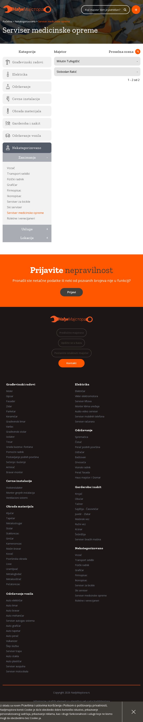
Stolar (9, 528)
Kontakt (71, 363)
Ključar (10, 513)
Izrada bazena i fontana (19, 447)
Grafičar (12, 185)
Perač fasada (82, 472)
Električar (80, 391)
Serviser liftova (83, 401)
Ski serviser (14, 207)
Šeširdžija (80, 534)
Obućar (79, 498)
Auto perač (12, 636)
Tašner (79, 504)
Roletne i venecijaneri (21, 218)
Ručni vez (80, 524)
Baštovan (80, 457)
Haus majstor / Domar (88, 477)
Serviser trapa (14, 651)
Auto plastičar (14, 661)
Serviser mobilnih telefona (89, 416)
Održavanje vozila (19, 594)
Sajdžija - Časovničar (86, 509)
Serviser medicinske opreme (25, 213)
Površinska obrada (16, 558)
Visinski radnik (83, 467)
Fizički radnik (15, 179)
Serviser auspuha (15, 666)
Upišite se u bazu (71, 342)
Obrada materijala (19, 506)
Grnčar (10, 538)
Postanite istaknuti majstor (71, 353)
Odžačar (79, 452)
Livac (9, 563)
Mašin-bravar (13, 548)
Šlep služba (12, 646)
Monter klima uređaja (87, 406)
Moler (9, 391)
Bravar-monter (14, 472)
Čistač (78, 442)
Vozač (11, 168)
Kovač (9, 553)
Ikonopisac (14, 196)
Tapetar (10, 518)
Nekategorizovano (25, 21)
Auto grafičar (13, 625)
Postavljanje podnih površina (22, 457)
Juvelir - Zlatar (83, 514)
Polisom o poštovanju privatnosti (85, 705)
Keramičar (12, 416)
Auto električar (14, 600)
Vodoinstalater (14, 487)
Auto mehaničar (15, 615)
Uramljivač (12, 569)
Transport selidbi (18, 174)
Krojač (78, 493)
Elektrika (82, 384)
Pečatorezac (13, 584)
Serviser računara (85, 421)
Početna (7, 21)
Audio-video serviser (86, 411)
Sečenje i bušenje (16, 462)
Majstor (60, 51)
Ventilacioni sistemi (17, 497)
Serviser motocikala (17, 671)
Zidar (9, 406)
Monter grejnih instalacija (20, 492)
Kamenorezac (14, 543)
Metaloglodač (14, 574)
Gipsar (9, 396)
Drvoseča (80, 462)
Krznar (78, 529)
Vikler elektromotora (86, 396)
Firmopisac (14, 190)
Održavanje (83, 430)
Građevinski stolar (16, 431)
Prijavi (71, 292)
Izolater (10, 436)
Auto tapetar (13, 630)
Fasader (10, 401)
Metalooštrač (13, 579)
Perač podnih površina (87, 447)
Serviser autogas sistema (20, 620)
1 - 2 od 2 (134, 80)
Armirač (10, 467)
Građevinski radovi (20, 384)
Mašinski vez (82, 519)
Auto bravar (12, 610)
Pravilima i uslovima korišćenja (41, 705)
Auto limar (12, 605)
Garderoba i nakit (88, 487)
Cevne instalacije (19, 481)
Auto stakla (12, 656)
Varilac (9, 426)
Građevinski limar (15, 421)
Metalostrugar (14, 523)
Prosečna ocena (121, 51)
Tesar (9, 441)
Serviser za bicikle (18, 202)
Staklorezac (12, 533)
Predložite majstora (71, 332)
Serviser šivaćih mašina (88, 539)
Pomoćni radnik (15, 452)
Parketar (11, 411)
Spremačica (81, 437)
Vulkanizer (11, 641)
